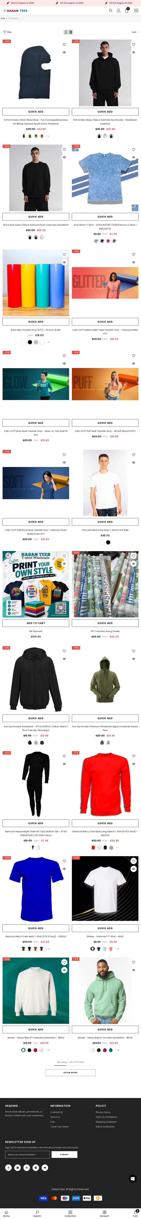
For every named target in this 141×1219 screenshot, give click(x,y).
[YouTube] (45, 1167)
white (23, 342)
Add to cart (36, 623)
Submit (64, 1154)
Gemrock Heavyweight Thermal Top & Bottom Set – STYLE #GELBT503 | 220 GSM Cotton (36, 833)
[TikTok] (35, 1167)
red (93, 847)
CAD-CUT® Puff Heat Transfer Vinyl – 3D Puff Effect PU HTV (105, 431)
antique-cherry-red (35, 1050)
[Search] (111, 10)
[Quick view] (64, 52)
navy (114, 241)
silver (36, 342)
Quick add (35, 111)
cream (105, 136)
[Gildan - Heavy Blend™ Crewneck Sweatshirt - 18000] (36, 990)
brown (35, 948)
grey (108, 742)
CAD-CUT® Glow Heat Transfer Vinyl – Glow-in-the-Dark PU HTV (36, 433)
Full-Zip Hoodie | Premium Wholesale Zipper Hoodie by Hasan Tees (105, 728)
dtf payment (35, 631)
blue (96, 241)
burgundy (29, 136)
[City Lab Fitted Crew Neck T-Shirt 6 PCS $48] (105, 483)
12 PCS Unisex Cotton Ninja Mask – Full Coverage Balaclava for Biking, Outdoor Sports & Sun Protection (36, 121)
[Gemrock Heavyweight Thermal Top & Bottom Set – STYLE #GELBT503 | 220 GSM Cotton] (36, 784)
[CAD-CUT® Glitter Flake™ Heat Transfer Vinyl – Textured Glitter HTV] (105, 283)
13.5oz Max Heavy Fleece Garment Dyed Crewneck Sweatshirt (36, 224)
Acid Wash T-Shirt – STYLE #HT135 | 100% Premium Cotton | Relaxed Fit (105, 226)
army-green (102, 742)
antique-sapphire (110, 1050)
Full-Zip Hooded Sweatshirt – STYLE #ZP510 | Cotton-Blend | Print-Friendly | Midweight (36, 728)
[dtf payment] (36, 584)
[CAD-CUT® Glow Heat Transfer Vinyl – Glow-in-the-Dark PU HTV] (36, 384)
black (23, 136)
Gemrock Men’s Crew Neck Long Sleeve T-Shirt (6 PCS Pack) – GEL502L (105, 833)
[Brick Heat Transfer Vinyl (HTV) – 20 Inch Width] (36, 283)
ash (41, 1050)
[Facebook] (8, 1167)
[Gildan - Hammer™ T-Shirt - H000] (105, 889)
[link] (37, 1213)
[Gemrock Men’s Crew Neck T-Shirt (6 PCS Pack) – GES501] (36, 889)
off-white (42, 237)
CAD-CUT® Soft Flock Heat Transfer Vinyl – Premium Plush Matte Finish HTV (36, 532)
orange (42, 136)
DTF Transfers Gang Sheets (105, 631)
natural (38, 847)
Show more (70, 1072)
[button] (66, 32)
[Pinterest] (26, 1167)
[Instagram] (17, 1167)
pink (108, 241)
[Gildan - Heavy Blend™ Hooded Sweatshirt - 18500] (105, 990)
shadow (111, 136)
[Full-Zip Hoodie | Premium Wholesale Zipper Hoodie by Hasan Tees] (105, 679)
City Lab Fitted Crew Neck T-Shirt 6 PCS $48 (105, 530)
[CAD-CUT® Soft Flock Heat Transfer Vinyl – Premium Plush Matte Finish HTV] (36, 483)
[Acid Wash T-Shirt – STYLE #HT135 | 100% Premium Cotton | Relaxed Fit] (105, 178)
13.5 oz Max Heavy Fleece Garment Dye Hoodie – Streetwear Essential (105, 121)
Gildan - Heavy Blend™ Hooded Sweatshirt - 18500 (105, 1037)
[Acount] (119, 10)
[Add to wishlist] (64, 44)
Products (13, 18)
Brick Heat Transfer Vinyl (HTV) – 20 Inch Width (36, 329)
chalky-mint (104, 948)
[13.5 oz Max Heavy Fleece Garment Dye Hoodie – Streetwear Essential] (105, 73)
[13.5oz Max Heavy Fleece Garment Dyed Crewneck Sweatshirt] (36, 178)
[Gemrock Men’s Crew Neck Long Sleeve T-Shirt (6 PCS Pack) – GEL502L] (105, 784)
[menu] (136, 10)
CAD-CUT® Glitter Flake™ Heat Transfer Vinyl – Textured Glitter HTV (105, 331)
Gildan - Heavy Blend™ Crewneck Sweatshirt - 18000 (35, 1037)
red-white (42, 342)
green (36, 136)
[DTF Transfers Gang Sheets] (105, 584)
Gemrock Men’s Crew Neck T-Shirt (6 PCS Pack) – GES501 (35, 936)
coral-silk (110, 948)
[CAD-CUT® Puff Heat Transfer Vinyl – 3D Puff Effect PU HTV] (105, 384)
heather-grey (111, 847)
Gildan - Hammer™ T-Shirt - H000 (105, 936)
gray (36, 742)
